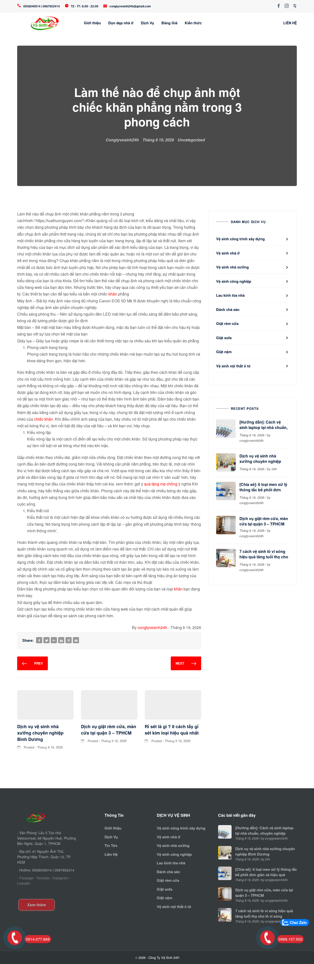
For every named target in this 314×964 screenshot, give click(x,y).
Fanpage (26, 877)
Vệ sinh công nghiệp (233, 281)
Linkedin (23, 883)
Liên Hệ (111, 854)
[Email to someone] (76, 640)
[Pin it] (68, 640)
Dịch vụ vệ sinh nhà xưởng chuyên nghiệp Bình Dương (260, 461)
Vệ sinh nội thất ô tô (233, 366)
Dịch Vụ (147, 23)
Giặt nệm (224, 351)
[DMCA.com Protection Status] (33, 891)
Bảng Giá (169, 23)
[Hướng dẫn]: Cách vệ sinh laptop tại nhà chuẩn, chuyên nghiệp (263, 427)
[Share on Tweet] (46, 640)
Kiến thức (193, 23)
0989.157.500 (290, 939)
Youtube (43, 877)
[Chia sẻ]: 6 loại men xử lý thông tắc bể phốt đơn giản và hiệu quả (263, 490)
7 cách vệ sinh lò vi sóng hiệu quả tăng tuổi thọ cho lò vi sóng (263, 557)
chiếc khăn (43, 419)
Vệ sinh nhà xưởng (232, 267)
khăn (112, 294)
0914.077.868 (38, 939)
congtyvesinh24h (152, 627)
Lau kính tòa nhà (230, 295)
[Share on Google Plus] (53, 640)
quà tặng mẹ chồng (160, 484)
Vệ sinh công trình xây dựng (240, 238)
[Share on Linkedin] (61, 640)
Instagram (60, 877)
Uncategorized (191, 140)
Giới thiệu (92, 23)
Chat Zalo (298, 922)
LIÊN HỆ (290, 22)
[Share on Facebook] (39, 640)
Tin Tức (111, 845)
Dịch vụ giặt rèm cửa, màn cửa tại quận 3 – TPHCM (263, 521)
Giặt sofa (224, 337)
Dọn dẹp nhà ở (120, 23)
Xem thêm (36, 905)
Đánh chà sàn (227, 309)
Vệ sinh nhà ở (228, 253)
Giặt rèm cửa (227, 323)
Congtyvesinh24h (122, 140)
